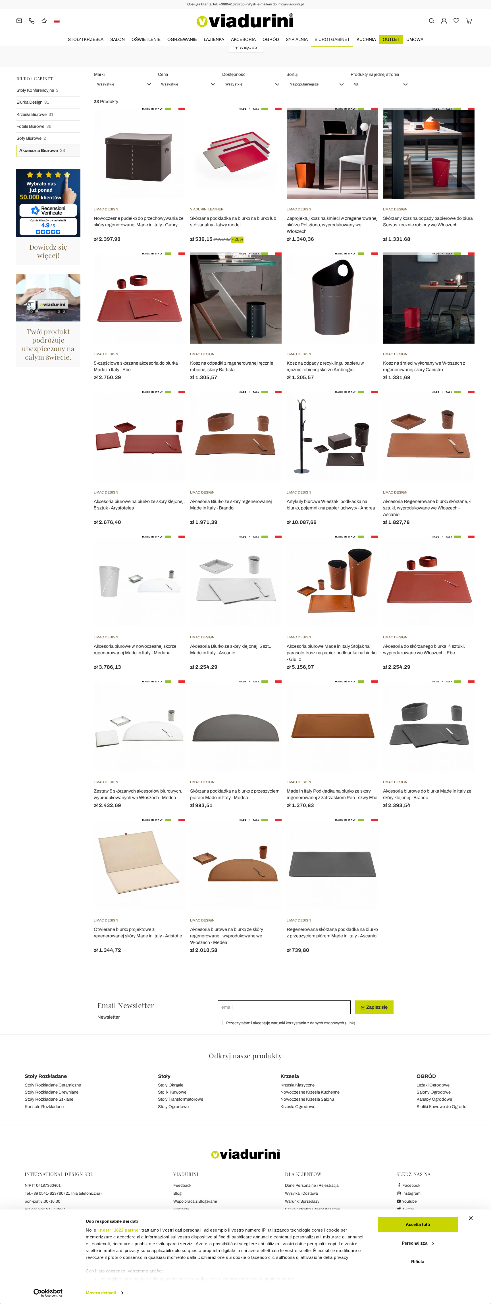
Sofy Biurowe (31, 138)
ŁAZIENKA (214, 39)
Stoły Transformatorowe (180, 1099)
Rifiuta (417, 1261)
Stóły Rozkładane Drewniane (51, 1092)
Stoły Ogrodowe (173, 1106)
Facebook (410, 1185)
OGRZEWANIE (182, 39)
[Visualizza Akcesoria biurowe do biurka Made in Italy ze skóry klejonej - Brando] (460, 694)
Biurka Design (32, 102)
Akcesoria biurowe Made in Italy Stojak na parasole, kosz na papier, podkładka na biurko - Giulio (331, 653)
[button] (124, 84)
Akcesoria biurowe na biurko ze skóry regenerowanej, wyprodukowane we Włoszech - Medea (226, 936)
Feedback (182, 1185)
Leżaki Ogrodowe (433, 1085)
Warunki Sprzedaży (302, 1201)
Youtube (409, 1201)
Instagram (411, 1193)
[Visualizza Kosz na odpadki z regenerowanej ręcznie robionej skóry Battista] (267, 266)
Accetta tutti (418, 1224)
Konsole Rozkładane (44, 1106)
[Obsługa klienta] (32, 20)
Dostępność (234, 74)
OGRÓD (271, 39)
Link (350, 1023)
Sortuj (291, 74)
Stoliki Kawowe (172, 1092)
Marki (99, 74)
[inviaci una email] (19, 20)
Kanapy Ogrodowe (434, 1099)
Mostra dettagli (101, 1292)
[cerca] (431, 20)
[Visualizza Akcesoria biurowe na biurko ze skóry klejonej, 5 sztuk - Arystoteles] (170, 405)
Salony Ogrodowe (434, 1092)
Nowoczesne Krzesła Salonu (307, 1099)
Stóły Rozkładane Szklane (49, 1099)
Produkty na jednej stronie (375, 74)
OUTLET (391, 39)
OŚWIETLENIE (146, 39)
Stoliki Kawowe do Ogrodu (441, 1106)
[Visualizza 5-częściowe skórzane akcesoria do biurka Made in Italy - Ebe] (170, 266)
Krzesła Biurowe (34, 114)
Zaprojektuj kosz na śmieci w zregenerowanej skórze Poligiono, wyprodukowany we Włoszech (332, 225)
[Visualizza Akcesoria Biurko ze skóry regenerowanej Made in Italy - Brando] (267, 405)
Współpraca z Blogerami (195, 1201)
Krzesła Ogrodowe (297, 1106)
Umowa (414, 39)
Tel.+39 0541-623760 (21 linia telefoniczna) (63, 1193)
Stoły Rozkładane (46, 1076)
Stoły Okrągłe (170, 1085)
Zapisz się (376, 1007)
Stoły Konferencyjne (37, 90)
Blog (177, 1193)
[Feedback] (44, 20)
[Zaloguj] (444, 20)
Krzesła (289, 1076)
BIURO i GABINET (332, 39)
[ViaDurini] (245, 20)
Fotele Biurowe (33, 126)
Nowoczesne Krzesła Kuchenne (310, 1092)
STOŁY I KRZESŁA (85, 39)
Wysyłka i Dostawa (301, 1193)
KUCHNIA (366, 39)
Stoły (164, 1076)
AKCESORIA (243, 39)
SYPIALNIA (297, 39)
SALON (117, 39)
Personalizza (414, 1243)
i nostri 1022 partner (118, 1230)
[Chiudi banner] (471, 1218)
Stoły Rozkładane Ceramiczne (53, 1085)
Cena (163, 74)
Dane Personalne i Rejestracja (312, 1185)
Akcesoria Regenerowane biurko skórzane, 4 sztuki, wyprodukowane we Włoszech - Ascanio (427, 508)
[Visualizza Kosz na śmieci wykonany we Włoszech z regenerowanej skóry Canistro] (460, 266)
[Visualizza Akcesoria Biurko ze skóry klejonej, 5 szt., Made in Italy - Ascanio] (267, 549)
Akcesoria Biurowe (42, 150)
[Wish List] (170, 135)
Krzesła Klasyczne (297, 1085)
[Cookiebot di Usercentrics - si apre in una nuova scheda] (48, 1293)
